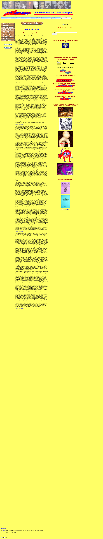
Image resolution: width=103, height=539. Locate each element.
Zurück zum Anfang (19, 124)
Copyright (4, 530)
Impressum (3, 528)
